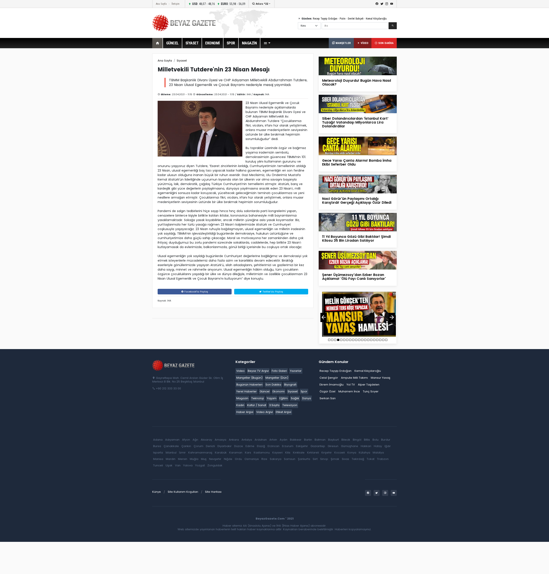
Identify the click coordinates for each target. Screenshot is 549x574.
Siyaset (182, 61)
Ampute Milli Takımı (354, 378)
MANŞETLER (343, 43)
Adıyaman (172, 440)
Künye (156, 492)
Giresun (333, 446)
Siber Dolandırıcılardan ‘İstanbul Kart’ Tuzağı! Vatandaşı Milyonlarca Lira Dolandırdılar (355, 122)
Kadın (240, 405)
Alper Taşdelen (368, 385)
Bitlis (367, 440)
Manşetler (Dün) (276, 378)
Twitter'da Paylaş (272, 291)
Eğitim (283, 398)
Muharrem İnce (349, 391)
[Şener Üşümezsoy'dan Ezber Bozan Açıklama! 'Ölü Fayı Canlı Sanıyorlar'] (358, 260)
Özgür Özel (327, 391)
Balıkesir (296, 440)
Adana (158, 440)
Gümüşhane (349, 446)
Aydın (283, 440)
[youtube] (391, 4)
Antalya (246, 440)
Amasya (220, 440)
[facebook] (377, 4)
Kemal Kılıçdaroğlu (376, 18)
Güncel (265, 391)
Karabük (221, 452)
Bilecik (345, 440)
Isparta (158, 452)
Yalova (188, 465)
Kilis (287, 452)
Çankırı (186, 446)
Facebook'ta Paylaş (196, 291)
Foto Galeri (279, 371)
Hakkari (366, 446)
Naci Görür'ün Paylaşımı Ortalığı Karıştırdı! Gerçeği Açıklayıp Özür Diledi (356, 200)
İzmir (182, 452)
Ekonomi (279, 391)
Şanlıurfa (304, 459)
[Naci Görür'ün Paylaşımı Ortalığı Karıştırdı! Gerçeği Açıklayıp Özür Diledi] (358, 184)
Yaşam (271, 398)
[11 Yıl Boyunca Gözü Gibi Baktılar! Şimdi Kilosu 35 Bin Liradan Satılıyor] (358, 222)
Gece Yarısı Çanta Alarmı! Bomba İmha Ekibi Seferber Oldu (356, 162)
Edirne (250, 446)
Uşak (169, 465)
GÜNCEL (172, 43)
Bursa (157, 446)
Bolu (376, 440)
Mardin (170, 459)
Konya (351, 452)
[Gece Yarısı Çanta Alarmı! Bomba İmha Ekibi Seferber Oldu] (358, 146)
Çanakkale (171, 446)
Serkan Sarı (328, 398)
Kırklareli (313, 452)
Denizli (210, 446)
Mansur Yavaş (380, 378)
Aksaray (206, 440)
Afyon (186, 440)
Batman (320, 440)
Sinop (324, 459)
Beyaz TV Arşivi (258, 371)
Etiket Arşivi (283, 412)
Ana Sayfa (161, 3)
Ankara (261, 3)
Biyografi (290, 385)
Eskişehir (302, 446)
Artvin (273, 440)
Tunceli (158, 465)
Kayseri (277, 452)
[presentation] (323, 317)
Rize (264, 459)
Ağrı (195, 440)
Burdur (385, 440)
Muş (204, 459)
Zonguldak (214, 465)
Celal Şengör (329, 378)
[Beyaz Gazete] (173, 365)
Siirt (315, 459)
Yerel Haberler (246, 391)
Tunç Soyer (371, 391)
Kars (248, 452)
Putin (342, 18)
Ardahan (261, 440)
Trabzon (383, 459)
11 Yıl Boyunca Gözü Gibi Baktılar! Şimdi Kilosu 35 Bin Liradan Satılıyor (356, 238)
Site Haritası (213, 492)
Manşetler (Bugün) (249, 378)
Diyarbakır (224, 446)
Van (178, 465)
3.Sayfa (274, 405)
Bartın (308, 440)
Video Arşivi (264, 412)
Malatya (378, 452)
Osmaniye (251, 459)
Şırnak (335, 459)
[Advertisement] (129, 117)
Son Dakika (273, 385)
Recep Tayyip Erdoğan (325, 18)
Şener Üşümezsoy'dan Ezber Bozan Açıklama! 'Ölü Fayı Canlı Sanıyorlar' (354, 276)
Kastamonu (262, 452)
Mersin (182, 459)
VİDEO (364, 43)
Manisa (158, 459)
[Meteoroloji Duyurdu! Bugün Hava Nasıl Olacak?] (358, 66)
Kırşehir (326, 452)
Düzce (238, 446)
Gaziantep (318, 446)
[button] (267, 43)
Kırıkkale (299, 452)
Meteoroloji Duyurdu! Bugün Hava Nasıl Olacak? (356, 82)
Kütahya (364, 452)
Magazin (242, 398)
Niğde (228, 459)
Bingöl (357, 440)
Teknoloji (257, 398)
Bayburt (333, 440)
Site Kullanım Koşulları (183, 492)
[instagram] (386, 4)
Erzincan (273, 446)
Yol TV (351, 385)
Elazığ (261, 446)
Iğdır (388, 446)
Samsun (289, 459)
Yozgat (200, 465)
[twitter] (381, 4)
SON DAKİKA (385, 43)
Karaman (235, 452)
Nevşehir (215, 459)
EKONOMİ (212, 43)
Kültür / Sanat (256, 405)
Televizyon (289, 405)
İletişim (175, 3)
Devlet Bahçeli (355, 18)
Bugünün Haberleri (249, 385)
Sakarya (275, 459)
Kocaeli (339, 452)
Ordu (238, 459)
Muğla (194, 459)
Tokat (370, 459)
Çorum (198, 446)
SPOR (231, 43)
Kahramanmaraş (200, 452)
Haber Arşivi (244, 412)
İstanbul (171, 452)
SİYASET (192, 43)
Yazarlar (296, 371)
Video (240, 371)
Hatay (378, 446)
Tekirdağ (358, 459)
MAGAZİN (249, 43)
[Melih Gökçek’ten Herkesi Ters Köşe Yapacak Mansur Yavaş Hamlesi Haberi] (358, 314)
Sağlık (295, 398)
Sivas (345, 459)
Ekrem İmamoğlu (332, 385)
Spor (304, 391)
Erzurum (287, 446)
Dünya (306, 398)
